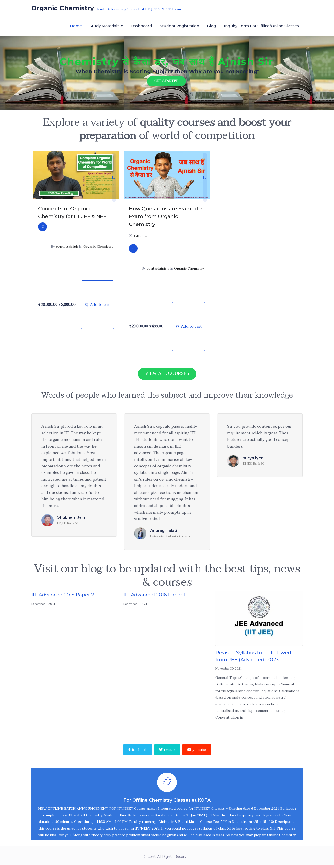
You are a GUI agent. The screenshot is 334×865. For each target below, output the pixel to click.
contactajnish (67, 246)
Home (76, 25)
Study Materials (104, 25)
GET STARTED (166, 81)
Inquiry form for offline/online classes (261, 25)
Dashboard (141, 25)
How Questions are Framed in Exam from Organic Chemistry (166, 216)
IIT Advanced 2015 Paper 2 (62, 595)
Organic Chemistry (98, 246)
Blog (211, 25)
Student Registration (179, 25)
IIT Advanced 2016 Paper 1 (154, 595)
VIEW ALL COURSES (167, 373)
